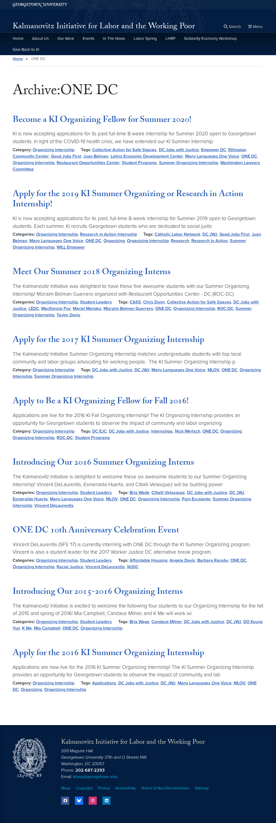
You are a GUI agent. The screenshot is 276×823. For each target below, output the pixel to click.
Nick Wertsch (187, 431)
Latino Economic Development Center (147, 156)
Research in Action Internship (108, 234)
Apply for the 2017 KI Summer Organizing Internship (108, 340)
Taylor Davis (68, 315)
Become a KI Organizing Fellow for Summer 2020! (102, 120)
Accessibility (125, 788)
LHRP (170, 38)
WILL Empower (71, 247)
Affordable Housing (148, 560)
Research (180, 240)
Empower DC (213, 150)
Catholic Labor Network (177, 234)
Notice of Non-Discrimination (165, 788)
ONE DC (249, 156)
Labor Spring (145, 38)
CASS (135, 302)
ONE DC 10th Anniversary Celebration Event (96, 531)
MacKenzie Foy (56, 308)
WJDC (133, 567)
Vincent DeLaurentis (54, 505)
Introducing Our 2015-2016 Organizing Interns (98, 592)
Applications (104, 683)
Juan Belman (95, 156)
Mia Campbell (47, 628)
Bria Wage (139, 621)
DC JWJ (209, 234)
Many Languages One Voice (212, 156)
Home (18, 38)
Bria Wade (139, 492)
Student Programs (139, 162)
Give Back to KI (26, 49)
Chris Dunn (154, 302)
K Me (27, 628)
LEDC (34, 308)
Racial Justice (70, 567)
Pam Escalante (196, 499)
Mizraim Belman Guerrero (128, 308)
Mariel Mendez (87, 308)
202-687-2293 (90, 770)
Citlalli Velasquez (168, 492)
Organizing (114, 240)
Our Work (65, 38)
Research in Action (209, 240)
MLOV (213, 370)
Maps (66, 788)
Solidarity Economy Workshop (210, 38)
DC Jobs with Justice (179, 150)
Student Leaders (96, 302)
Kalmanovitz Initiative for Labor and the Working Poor (104, 27)
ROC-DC (225, 308)
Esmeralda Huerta (30, 499)
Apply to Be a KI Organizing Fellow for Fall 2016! (101, 402)
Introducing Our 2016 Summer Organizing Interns (103, 463)
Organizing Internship (53, 150)
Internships (162, 431)
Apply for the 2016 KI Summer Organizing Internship (108, 654)
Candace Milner (166, 621)
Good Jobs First (66, 156)
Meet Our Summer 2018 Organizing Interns (92, 273)
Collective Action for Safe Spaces (124, 150)
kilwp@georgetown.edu (95, 776)
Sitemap (202, 788)
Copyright (84, 788)
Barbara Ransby (212, 560)
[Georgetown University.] (40, 5)
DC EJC (99, 431)
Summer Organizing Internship (188, 162)
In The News (114, 38)
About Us (40, 38)
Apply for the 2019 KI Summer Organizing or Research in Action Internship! (128, 200)
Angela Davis (182, 560)
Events (88, 38)
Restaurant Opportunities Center (88, 162)
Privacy (104, 788)
